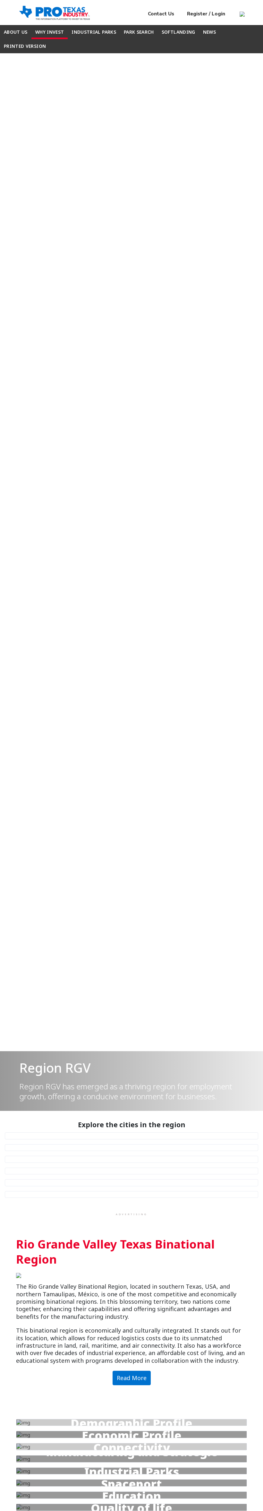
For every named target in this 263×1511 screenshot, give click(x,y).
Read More (132, 1378)
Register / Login (205, 14)
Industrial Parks (94, 32)
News (209, 32)
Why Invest (49, 32)
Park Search (139, 32)
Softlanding (178, 32)
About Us (16, 32)
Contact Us (161, 14)
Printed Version (25, 46)
